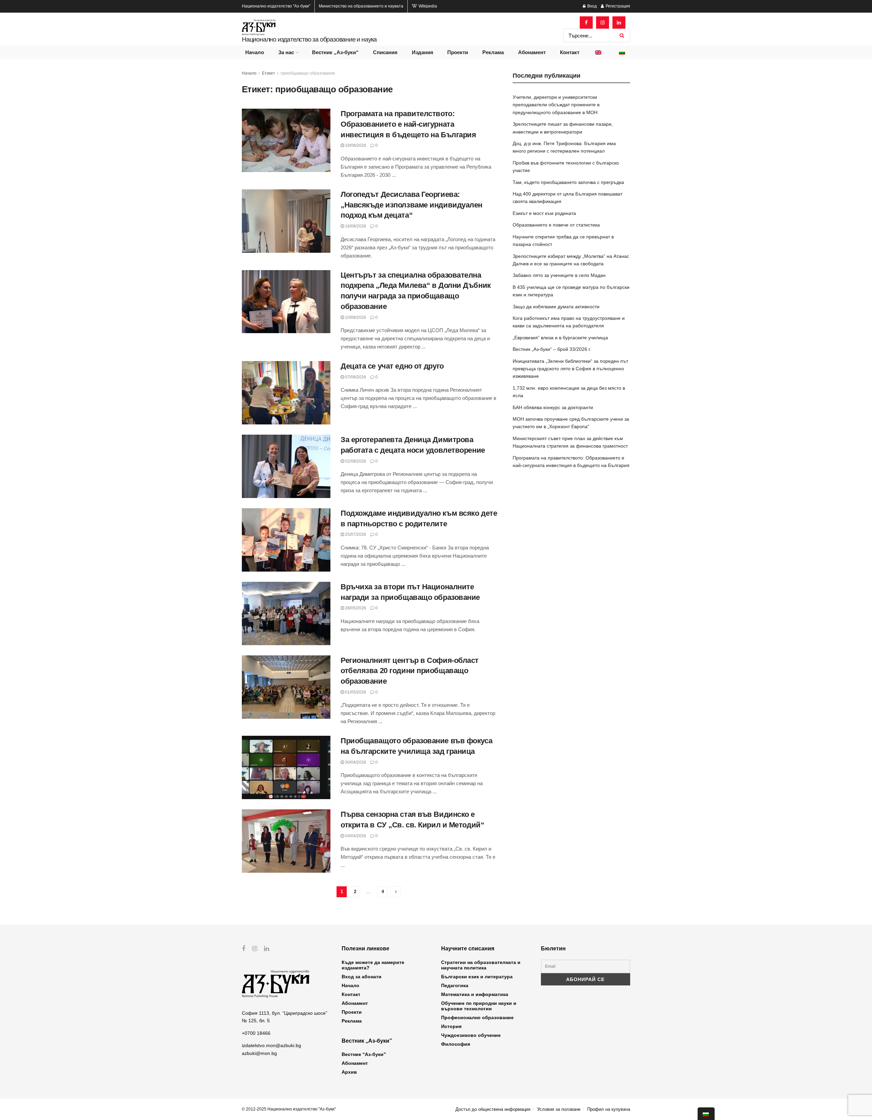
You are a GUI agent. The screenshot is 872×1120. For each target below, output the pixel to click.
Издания (422, 52)
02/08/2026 (355, 461)
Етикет (268, 73)
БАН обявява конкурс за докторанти (553, 407)
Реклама (493, 52)
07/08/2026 (355, 377)
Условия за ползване (558, 1109)
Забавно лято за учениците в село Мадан (559, 275)
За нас (286, 52)
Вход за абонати (362, 976)
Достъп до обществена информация (492, 1109)
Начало (254, 52)
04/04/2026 (355, 836)
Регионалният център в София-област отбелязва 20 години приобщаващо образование (410, 671)
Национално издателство (276, 6)
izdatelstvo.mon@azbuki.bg (271, 1045)
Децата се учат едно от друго (392, 366)
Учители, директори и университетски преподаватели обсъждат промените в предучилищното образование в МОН (556, 104)
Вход (591, 6)
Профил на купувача (608, 1109)
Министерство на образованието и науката (361, 6)
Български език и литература (477, 976)
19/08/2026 (355, 145)
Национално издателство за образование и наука (309, 39)
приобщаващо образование (308, 73)
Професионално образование (477, 1017)
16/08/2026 (355, 226)
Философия (455, 1044)
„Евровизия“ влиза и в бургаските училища (560, 337)
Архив (349, 1072)
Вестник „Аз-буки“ (335, 52)
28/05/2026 (355, 608)
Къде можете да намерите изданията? (373, 965)
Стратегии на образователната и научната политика (480, 965)
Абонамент (532, 52)
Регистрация (617, 6)
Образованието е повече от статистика (556, 225)
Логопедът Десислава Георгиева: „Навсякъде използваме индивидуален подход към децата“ (411, 205)
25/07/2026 (355, 534)
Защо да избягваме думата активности (556, 306)
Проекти (457, 52)
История (451, 1026)
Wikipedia (427, 6)
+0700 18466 (256, 1033)
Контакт (569, 52)
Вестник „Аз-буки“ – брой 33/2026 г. (552, 349)
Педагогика (454, 985)
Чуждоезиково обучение (471, 1035)
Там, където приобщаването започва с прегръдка (568, 182)
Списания (385, 52)
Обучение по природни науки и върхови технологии (478, 1005)
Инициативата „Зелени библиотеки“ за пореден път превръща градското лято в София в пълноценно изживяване (570, 368)
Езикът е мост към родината (544, 213)
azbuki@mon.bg (259, 1053)
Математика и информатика (474, 994)
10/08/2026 (355, 317)
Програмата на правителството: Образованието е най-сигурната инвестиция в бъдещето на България (408, 124)
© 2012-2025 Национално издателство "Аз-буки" (289, 1109)
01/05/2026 (355, 692)
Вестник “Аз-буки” (364, 1054)
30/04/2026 (355, 762)
